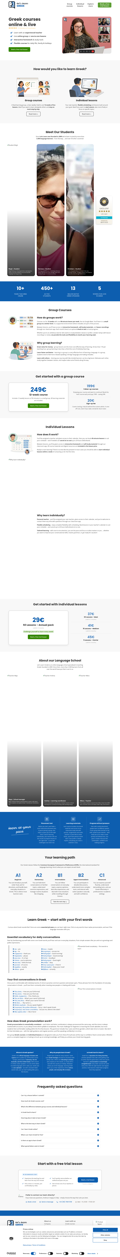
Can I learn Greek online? (29, 1129)
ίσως (44, 949)
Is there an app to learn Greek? (31, 1140)
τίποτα (16, 960)
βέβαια (45, 969)
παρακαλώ (18, 956)
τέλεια (16, 969)
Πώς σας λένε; (19, 1000)
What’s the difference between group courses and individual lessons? (44, 1107)
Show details (91, 1253)
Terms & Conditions (38, 1245)
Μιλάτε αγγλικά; (20, 1005)
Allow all (105, 1230)
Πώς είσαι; (18, 991)
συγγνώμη (46, 951)
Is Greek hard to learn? (28, 1112)
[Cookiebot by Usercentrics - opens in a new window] (11, 1253)
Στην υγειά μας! (48, 965)
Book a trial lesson (87, 1180)
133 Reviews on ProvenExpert (26, 28)
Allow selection (105, 1235)
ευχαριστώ (18, 953)
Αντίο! (45, 958)
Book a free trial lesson (19, 49)
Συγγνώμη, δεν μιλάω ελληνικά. (25, 1007)
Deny (105, 1240)
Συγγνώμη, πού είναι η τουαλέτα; (26, 1009)
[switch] (50, 1253)
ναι (15, 949)
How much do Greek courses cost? (32, 1101)
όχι (15, 951)
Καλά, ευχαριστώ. (20, 996)
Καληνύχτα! (47, 960)
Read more (33, 114)
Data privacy (27, 1245)
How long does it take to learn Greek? (33, 1118)
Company (47, 1224)
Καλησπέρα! (47, 956)
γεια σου (17, 958)
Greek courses (70, 1224)
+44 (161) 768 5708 (65, 1202)
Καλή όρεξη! (47, 967)
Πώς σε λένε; (18, 998)
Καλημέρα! (47, 953)
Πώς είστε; (18, 994)
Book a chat (32, 1202)
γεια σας (17, 962)
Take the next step (59, 902)
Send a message (47, 1202)
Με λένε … (17, 1003)
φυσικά (17, 965)
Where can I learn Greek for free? (32, 1135)
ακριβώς (17, 967)
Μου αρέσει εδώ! (20, 1012)
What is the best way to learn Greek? (33, 1124)
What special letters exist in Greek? (32, 1146)
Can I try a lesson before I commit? (32, 1095)
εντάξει (45, 962)
